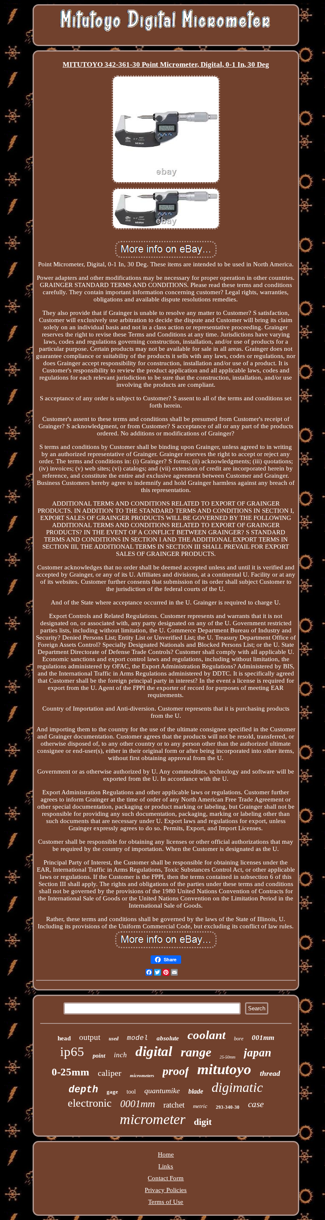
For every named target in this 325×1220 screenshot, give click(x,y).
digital (153, 1051)
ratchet (174, 1104)
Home (166, 1154)
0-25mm (70, 1072)
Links (165, 1166)
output (89, 1037)
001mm (263, 1038)
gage (112, 1092)
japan (257, 1052)
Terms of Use (165, 1201)
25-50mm (227, 1057)
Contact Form (166, 1178)
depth (83, 1089)
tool (131, 1092)
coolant (206, 1035)
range (196, 1052)
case (256, 1104)
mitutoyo (224, 1069)
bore (238, 1039)
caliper (109, 1073)
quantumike (162, 1090)
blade (195, 1091)
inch (120, 1055)
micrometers (142, 1075)
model (137, 1038)
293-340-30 (228, 1107)
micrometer (152, 1119)
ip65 (72, 1051)
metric (200, 1106)
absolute (168, 1038)
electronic (90, 1103)
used (113, 1039)
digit (203, 1121)
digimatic (237, 1087)
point (99, 1056)
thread (270, 1073)
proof (175, 1071)
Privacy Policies (166, 1190)
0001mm (137, 1103)
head (64, 1038)
